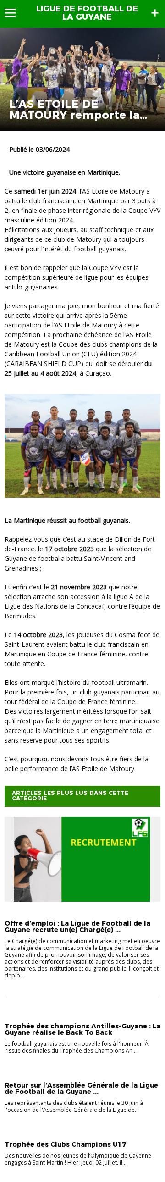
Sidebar (154, 12)
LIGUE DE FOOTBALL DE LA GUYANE (87, 13)
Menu (14, 12)
